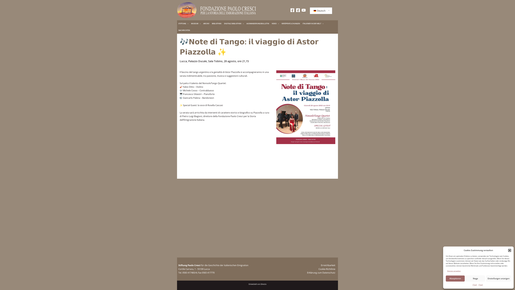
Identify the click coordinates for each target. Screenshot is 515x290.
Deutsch (321, 10)
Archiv (206, 23)
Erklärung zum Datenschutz (321, 272)
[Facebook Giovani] (298, 10)
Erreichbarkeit (328, 265)
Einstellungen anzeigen (499, 278)
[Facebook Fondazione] (292, 10)
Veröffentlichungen (291, 23)
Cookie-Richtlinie (327, 269)
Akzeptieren (455, 278)
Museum (194, 23)
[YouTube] (303, 10)
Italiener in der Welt (312, 23)
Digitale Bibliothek (232, 23)
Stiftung (182, 23)
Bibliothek (216, 23)
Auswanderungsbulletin (258, 23)
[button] (509, 250)
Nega (475, 278)
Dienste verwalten (454, 271)
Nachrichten (184, 30)
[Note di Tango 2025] (305, 107)
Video (274, 23)
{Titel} (474, 285)
